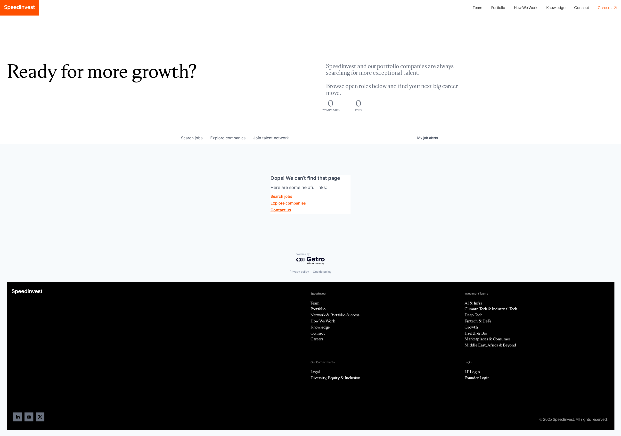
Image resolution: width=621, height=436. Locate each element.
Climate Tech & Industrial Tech (491, 308)
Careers (316, 339)
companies (227, 137)
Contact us (280, 209)
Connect (581, 8)
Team (477, 8)
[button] (498, 7)
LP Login (472, 371)
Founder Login (477, 377)
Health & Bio (476, 333)
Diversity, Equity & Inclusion (335, 377)
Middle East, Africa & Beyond (490, 345)
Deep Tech (473, 315)
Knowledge (555, 8)
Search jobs (281, 196)
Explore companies (288, 203)
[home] (19, 8)
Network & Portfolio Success (334, 315)
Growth (471, 327)
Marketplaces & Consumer (487, 339)
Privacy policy (299, 271)
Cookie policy (322, 271)
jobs (192, 137)
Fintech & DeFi (478, 321)
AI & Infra (473, 303)
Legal (315, 371)
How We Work (525, 8)
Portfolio (318, 308)
